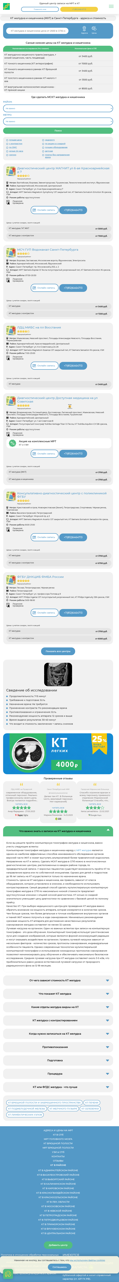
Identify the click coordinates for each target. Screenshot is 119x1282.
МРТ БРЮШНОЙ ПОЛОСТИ (58, 1147)
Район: (7, 101)
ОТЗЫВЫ (58, 1160)
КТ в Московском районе (58, 1206)
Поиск (58, 130)
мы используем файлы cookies (87, 1260)
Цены (94, 28)
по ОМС (13, 147)
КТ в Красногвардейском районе (58, 1192)
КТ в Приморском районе (58, 1224)
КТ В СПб (58, 1134)
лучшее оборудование (56, 147)
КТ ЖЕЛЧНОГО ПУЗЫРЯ (63, 1108)
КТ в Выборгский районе (58, 1179)
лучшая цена (15, 140)
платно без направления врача (57, 156)
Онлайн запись (46, 210)
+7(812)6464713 (73, 210)
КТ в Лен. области (58, 1201)
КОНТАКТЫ (58, 1156)
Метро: (7, 114)
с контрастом (15, 143)
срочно (12, 155)
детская (49, 151)
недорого (50, 140)
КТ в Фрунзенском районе (58, 1228)
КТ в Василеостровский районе (58, 1175)
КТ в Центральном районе (58, 1233)
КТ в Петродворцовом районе (58, 1219)
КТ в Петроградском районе (58, 1215)
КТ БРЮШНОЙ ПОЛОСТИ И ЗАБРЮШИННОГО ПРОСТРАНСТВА (44, 1102)
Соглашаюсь (60, 1267)
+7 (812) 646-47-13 (79, 9)
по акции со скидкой (55, 143)
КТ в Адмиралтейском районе (58, 1170)
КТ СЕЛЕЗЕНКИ (90, 1108)
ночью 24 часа (16, 151)
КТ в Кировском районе (58, 1188)
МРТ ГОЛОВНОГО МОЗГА (58, 1139)
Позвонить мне (40, 9)
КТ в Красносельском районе (58, 1197)
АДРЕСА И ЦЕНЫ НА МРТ (58, 1130)
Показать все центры (58, 651)
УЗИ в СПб (58, 1152)
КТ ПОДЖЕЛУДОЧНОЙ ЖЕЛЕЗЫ (26, 1108)
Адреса (84, 28)
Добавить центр (58, 1245)
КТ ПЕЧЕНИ (91, 1102)
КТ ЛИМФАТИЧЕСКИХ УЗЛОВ (25, 1114)
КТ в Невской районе (58, 1210)
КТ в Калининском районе (58, 1183)
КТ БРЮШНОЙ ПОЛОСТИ (58, 1143)
